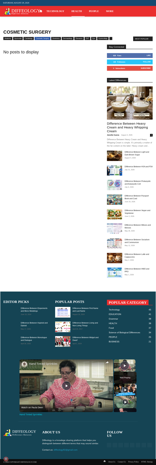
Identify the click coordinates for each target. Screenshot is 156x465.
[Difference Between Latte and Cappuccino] (114, 258)
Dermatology (67, 38)
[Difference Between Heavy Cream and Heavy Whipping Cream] (130, 103)
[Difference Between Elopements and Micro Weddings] (11, 312)
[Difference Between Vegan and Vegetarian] (114, 214)
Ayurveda (17, 38)
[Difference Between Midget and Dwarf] (62, 341)
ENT (87, 38)
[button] (150, 3)
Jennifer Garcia (113, 135)
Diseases (79, 38)
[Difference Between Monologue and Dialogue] (11, 341)
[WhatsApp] (146, 11)
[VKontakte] (138, 445)
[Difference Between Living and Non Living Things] (62, 327)
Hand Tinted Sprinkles (43, 363)
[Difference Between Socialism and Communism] (114, 243)
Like (149, 55)
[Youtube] (151, 11)
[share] (107, 362)
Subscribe (146, 68)
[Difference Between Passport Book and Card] (114, 199)
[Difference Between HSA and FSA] (114, 170)
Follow (147, 62)
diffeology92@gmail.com (66, 450)
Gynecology (102, 38)
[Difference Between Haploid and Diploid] (11, 327)
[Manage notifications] (6, 459)
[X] (142, 11)
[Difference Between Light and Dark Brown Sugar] (114, 156)
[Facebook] (127, 11)
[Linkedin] (121, 445)
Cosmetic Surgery (42, 38)
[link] (24, 364)
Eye (93, 38)
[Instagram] (132, 11)
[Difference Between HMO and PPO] (114, 272)
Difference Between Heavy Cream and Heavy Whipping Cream (127, 127)
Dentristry (56, 38)
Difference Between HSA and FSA (139, 167)
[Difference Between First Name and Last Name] (62, 312)
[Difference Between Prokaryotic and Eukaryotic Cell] (114, 185)
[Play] (125, 390)
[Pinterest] (137, 11)
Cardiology (29, 38)
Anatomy (8, 38)
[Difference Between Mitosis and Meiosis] (114, 229)
